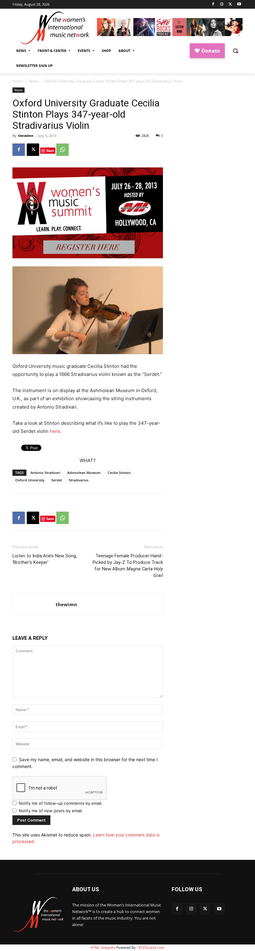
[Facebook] (213, 4)
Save (50, 150)
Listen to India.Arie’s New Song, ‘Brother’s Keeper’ (44, 559)
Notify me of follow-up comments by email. (61, 803)
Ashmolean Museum (84, 472)
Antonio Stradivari (45, 472)
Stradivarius (78, 480)
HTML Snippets (102, 947)
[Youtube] (239, 4)
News (34, 81)
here (55, 431)
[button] (235, 51)
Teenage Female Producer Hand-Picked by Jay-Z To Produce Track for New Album (128, 565)
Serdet (56, 480)
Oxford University (29, 480)
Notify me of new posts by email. (51, 810)
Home (17, 81)
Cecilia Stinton (119, 472)
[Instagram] (221, 4)
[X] (230, 4)
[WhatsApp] (62, 149)
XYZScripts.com (151, 947)
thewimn (25, 135)
